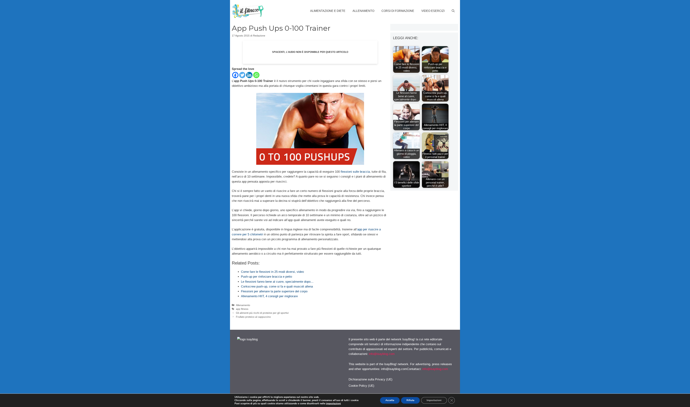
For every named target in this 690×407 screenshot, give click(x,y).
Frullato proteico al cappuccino (253, 316)
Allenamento (363, 10)
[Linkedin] (249, 75)
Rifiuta (410, 400)
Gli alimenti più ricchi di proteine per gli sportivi (262, 312)
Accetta (389, 400)
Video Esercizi (433, 10)
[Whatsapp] (256, 75)
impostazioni (333, 403)
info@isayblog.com (382, 354)
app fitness (242, 308)
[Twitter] (242, 75)
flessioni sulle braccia (355, 171)
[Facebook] (235, 75)
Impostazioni (434, 400)
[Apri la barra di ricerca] (453, 10)
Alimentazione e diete (327, 10)
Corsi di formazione (397, 10)
